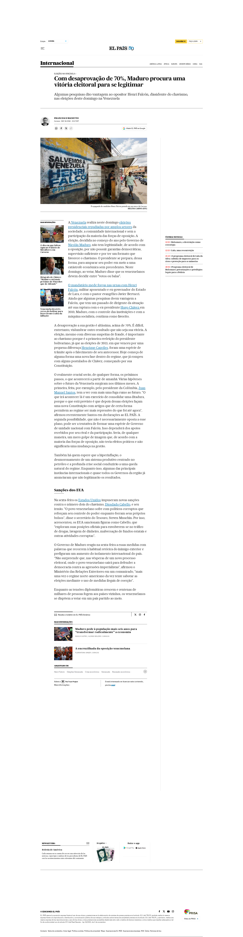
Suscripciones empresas (131, 931)
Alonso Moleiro (94, 636)
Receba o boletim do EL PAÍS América (74, 615)
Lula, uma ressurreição (182, 250)
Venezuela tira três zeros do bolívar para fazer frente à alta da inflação (51, 312)
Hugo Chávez (130, 307)
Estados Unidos (89, 500)
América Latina (156, 64)
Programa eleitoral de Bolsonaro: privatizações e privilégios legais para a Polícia (183, 270)
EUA (200, 64)
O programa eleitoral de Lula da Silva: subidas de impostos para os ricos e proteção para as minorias (184, 259)
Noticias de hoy (155, 931)
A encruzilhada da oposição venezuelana (102, 648)
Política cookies (78, 931)
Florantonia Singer (83, 653)
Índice (147, 931)
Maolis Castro (81, 636)
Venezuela (78, 222)
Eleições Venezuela (75, 672)
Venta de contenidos (55, 931)
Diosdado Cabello (117, 504)
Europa (174, 64)
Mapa (103, 931)
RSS (142, 931)
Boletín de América (52, 850)
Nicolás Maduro (79, 245)
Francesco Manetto (66, 118)
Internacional (57, 63)
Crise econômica (92, 672)
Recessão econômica (121, 672)
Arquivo (100, 843)
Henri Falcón (59, 672)
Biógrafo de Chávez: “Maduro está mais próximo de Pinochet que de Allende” (51, 280)
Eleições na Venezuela (64, 74)
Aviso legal (67, 931)
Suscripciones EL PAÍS (114, 931)
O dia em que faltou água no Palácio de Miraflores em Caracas (50, 249)
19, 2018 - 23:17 (70, 121)
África (166, 64)
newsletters (48, 843)
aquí (113, 685)
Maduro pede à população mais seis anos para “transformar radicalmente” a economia (106, 631)
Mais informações (61, 685)
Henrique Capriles (95, 348)
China (195, 64)
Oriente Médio (185, 64)
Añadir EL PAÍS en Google (135, 128)
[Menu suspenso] (42, 48)
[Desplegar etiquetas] (145, 671)
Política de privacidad (92, 931)
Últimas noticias (174, 237)
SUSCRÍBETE (181, 41)
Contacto (43, 931)
